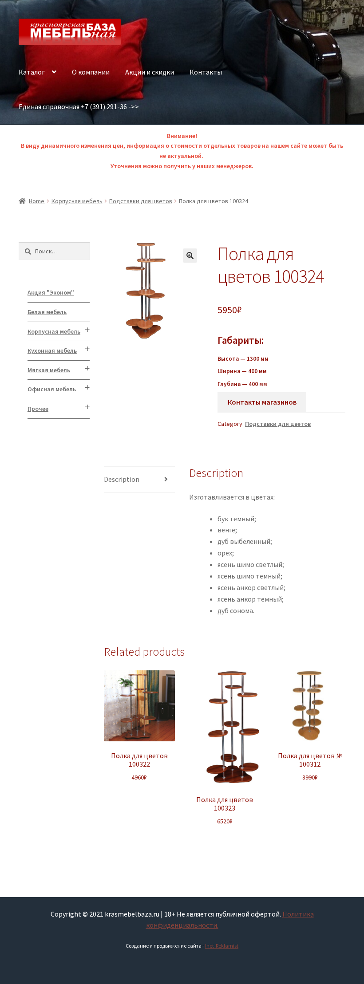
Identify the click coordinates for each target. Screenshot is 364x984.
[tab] (139, 480)
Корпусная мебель (77, 201)
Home (36, 201)
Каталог (32, 71)
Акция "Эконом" (51, 292)
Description (121, 479)
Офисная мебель (52, 389)
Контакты (206, 71)
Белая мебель (47, 312)
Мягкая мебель (49, 370)
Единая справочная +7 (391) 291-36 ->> (79, 106)
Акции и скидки (149, 71)
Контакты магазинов (262, 402)
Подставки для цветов (140, 201)
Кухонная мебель (52, 350)
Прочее (38, 409)
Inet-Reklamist (221, 945)
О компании (91, 71)
